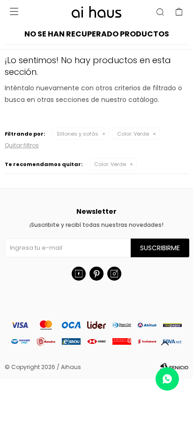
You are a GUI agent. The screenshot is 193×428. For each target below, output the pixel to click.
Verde (133, 134)
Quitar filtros (22, 145)
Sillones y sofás (77, 134)
